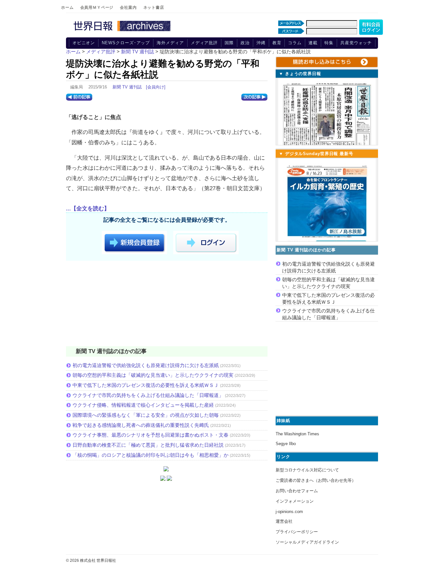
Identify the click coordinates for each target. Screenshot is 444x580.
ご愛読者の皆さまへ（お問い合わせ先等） (316, 480)
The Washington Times (297, 433)
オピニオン (83, 42)
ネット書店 (153, 7)
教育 (276, 42)
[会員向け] (155, 87)
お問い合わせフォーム (297, 490)
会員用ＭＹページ (97, 7)
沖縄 (261, 42)
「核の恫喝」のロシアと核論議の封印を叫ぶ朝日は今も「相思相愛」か (150, 455)
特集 (328, 42)
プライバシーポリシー (297, 531)
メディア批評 (204, 42)
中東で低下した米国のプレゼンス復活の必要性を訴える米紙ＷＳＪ (145, 385)
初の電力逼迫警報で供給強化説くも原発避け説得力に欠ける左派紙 (145, 365)
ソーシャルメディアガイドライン (307, 542)
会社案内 (128, 7)
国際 (229, 42)
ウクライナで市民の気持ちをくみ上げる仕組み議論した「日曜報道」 (148, 395)
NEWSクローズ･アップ (126, 42)
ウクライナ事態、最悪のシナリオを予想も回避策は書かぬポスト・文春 (150, 435)
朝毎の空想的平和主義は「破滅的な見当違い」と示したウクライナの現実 (152, 375)
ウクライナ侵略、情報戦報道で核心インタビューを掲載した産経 (143, 405)
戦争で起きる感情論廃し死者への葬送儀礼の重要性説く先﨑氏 (140, 425)
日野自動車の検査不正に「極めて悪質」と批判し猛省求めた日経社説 (148, 445)
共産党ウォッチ (356, 42)
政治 (245, 42)
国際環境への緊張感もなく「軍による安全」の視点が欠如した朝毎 (145, 415)
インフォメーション (295, 501)
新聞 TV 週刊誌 (127, 87)
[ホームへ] (123, 31)
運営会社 (284, 521)
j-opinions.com (289, 511)
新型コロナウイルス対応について (307, 470)
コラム (295, 42)
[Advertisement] (166, 304)
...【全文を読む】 (88, 208)
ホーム (67, 7)
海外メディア (170, 42)
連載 (313, 42)
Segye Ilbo (286, 443)
